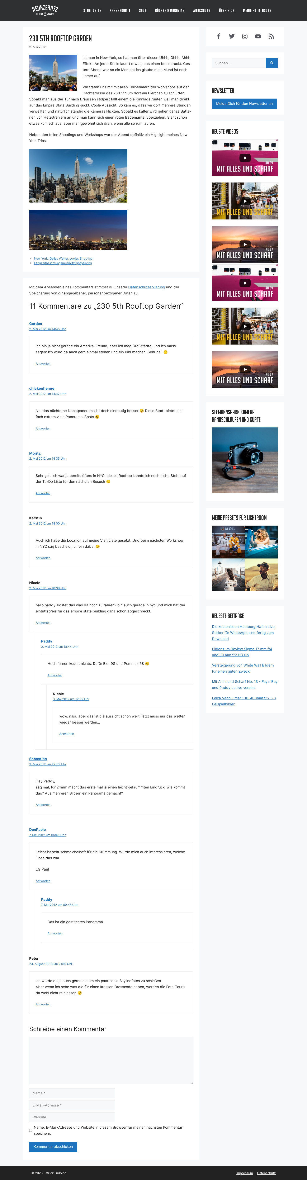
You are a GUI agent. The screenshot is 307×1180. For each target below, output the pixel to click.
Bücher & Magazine (169, 10)
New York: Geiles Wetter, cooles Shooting (63, 258)
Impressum (244, 1173)
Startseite (92, 10)
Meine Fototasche (257, 10)
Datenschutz (266, 1173)
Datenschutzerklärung (146, 287)
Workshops (202, 10)
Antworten (43, 363)
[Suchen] (272, 63)
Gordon (35, 324)
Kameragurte (120, 10)
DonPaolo (37, 830)
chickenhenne (41, 388)
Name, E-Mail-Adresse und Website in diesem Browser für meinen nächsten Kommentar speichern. (108, 1130)
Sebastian (38, 759)
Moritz (35, 453)
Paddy (46, 641)
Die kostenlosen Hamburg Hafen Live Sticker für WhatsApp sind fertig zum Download (243, 633)
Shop (143, 10)
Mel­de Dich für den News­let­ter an (244, 103)
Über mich (227, 10)
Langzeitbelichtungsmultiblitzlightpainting (63, 263)
